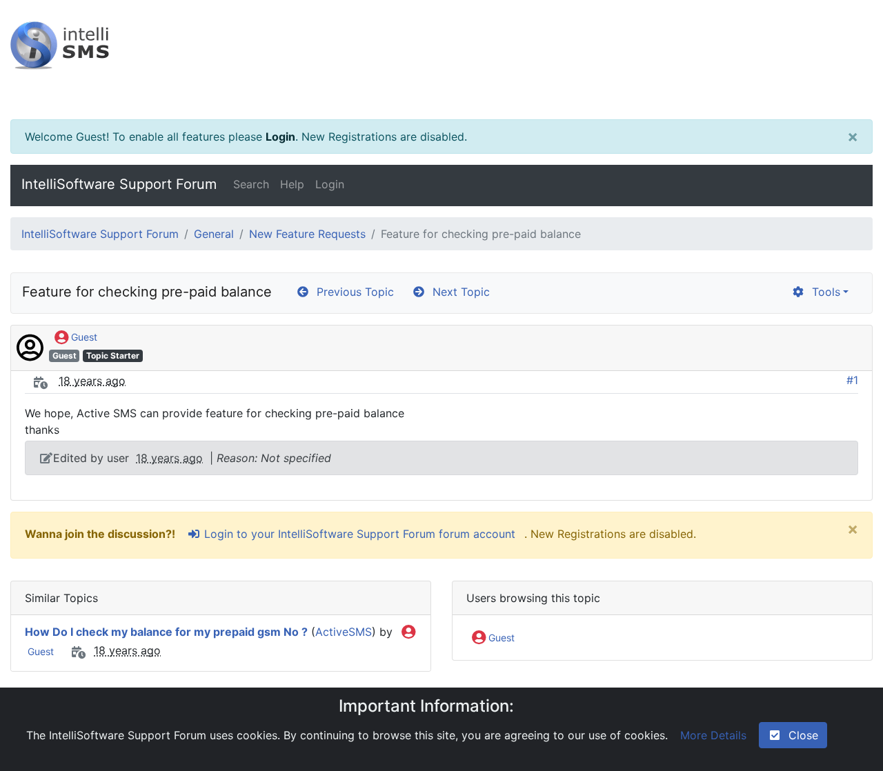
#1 (852, 380)
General (214, 234)
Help (292, 184)
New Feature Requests (307, 234)
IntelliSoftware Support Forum (119, 184)
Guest (82, 337)
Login (280, 136)
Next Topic (458, 292)
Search (251, 184)
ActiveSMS (343, 632)
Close (800, 735)
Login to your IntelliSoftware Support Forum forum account (358, 534)
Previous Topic (352, 292)
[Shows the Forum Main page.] (441, 60)
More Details (713, 735)
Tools (822, 292)
